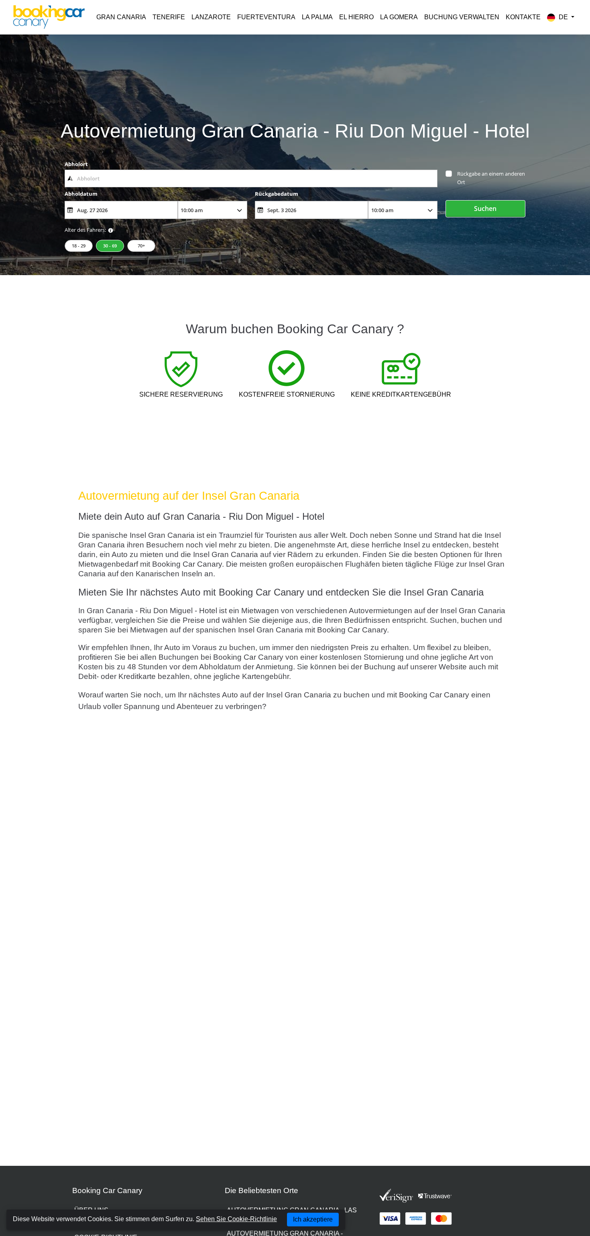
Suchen (485, 208)
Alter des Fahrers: (85, 229)
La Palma (317, 17)
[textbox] (251, 178)
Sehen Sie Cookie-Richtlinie (236, 1219)
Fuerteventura (266, 17)
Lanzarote (211, 17)
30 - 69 (110, 246)
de (563, 17)
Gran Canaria (121, 17)
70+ (141, 246)
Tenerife (169, 17)
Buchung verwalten (461, 17)
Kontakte (523, 17)
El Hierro (356, 17)
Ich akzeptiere (313, 1219)
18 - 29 (78, 246)
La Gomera (399, 17)
